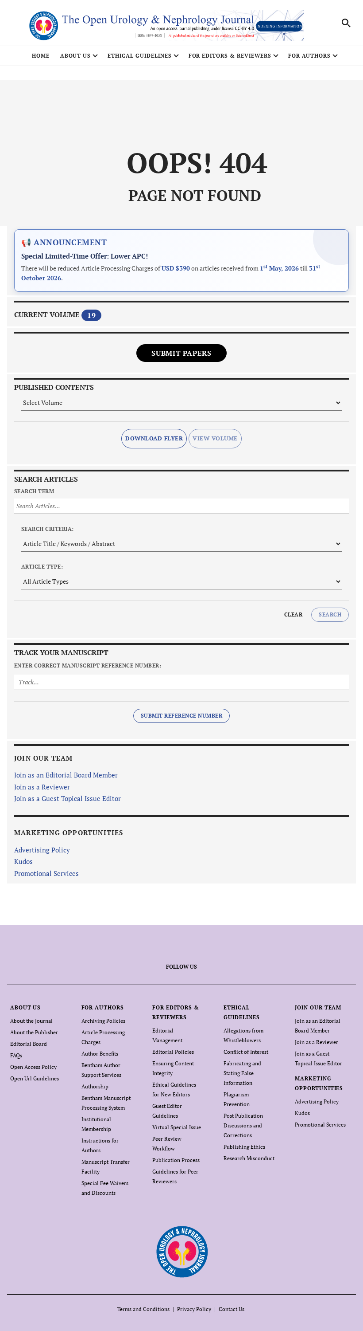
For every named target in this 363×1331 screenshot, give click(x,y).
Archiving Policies (103, 1020)
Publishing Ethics (244, 1146)
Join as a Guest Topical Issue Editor (67, 798)
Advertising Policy (42, 849)
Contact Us (231, 1309)
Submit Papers (181, 353)
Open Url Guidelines (34, 1078)
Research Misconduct (249, 1158)
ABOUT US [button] (75, 55)
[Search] (346, 23)
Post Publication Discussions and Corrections (243, 1125)
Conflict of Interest (246, 1051)
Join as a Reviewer (42, 786)
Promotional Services (46, 873)
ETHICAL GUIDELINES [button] (139, 55)
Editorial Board (28, 1043)
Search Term (34, 491)
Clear (293, 614)
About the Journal (31, 1020)
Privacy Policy (194, 1309)
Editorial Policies (173, 1051)
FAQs (16, 1055)
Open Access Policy (33, 1067)
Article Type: (42, 566)
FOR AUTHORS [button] (309, 55)
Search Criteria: (47, 529)
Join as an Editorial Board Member (66, 774)
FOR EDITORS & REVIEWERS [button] (230, 55)
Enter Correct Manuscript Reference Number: (87, 665)
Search (330, 614)
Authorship (94, 1086)
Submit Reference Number (181, 715)
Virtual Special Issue (176, 1127)
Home (41, 55)
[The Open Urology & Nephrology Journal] (181, 1251)
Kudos (23, 861)
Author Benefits (99, 1053)
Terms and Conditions (143, 1309)
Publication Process (176, 1160)
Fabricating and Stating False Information (242, 1073)
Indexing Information (279, 26)
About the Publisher (34, 1032)
